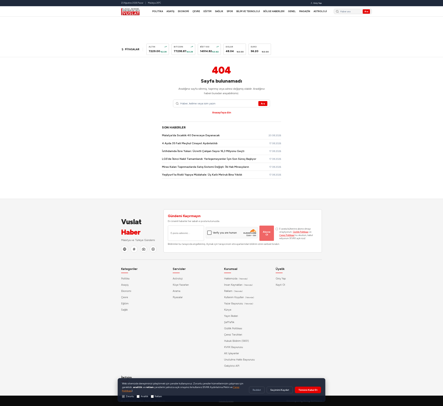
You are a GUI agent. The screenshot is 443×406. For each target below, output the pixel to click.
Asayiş (170, 11)
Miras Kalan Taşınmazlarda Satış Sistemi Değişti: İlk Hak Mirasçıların (205, 166)
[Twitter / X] (134, 249)
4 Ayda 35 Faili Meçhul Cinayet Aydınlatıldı (190, 143)
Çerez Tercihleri (233, 334)
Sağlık (219, 11)
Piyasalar (178, 297)
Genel (292, 11)
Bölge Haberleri (273, 11)
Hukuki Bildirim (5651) (236, 340)
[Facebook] (124, 249)
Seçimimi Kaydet (279, 390)
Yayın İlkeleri (231, 316)
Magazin (304, 11)
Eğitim (207, 11)
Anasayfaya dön (221, 112)
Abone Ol (266, 233)
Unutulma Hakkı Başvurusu (239, 359)
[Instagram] (143, 249)
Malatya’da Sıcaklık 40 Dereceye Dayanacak (191, 135)
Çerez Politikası (286, 235)
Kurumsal (230, 269)
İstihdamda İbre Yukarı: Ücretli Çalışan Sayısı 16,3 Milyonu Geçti (203, 151)
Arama (176, 291)
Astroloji (320, 11)
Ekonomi (183, 11)
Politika (157, 11)
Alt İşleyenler (231, 353)
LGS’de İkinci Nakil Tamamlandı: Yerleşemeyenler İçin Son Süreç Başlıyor (209, 158)
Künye (227, 309)
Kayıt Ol (280, 284)
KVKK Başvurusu (233, 347)
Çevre (196, 11)
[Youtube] (153, 249)
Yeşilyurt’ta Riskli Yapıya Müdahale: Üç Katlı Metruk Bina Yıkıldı (202, 174)
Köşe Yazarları (181, 284)
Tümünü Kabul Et (308, 390)
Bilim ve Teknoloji (248, 11)
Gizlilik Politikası (300, 232)
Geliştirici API (231, 365)
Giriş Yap (281, 278)
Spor (230, 11)
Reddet (257, 390)
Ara (366, 11)
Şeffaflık (229, 322)
